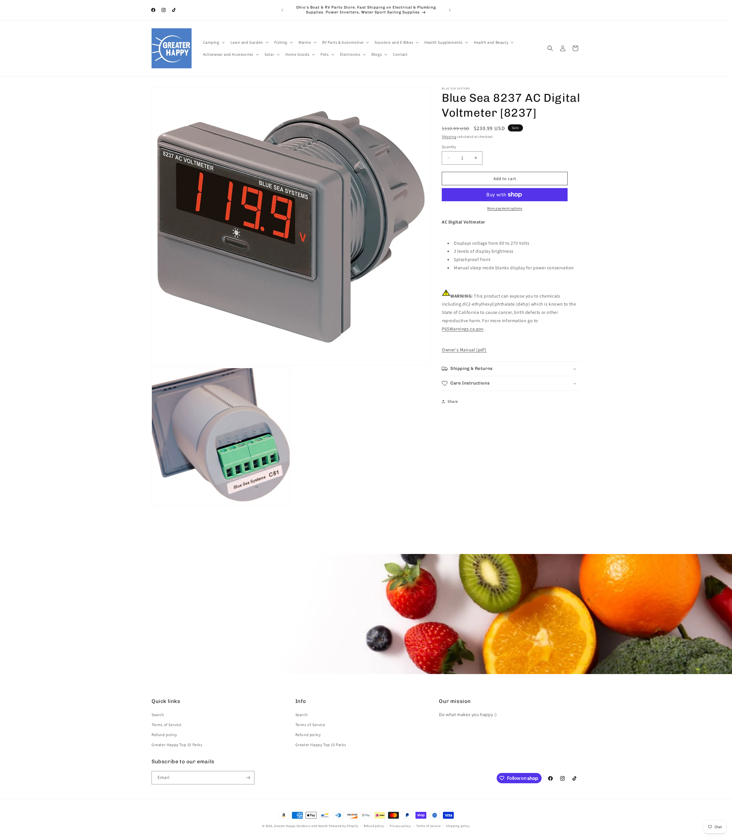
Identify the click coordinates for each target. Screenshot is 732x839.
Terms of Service (167, 724)
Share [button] (452, 401)
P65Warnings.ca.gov (463, 329)
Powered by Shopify (343, 826)
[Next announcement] (449, 10)
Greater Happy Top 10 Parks (177, 744)
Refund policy (164, 734)
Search (158, 714)
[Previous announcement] (282, 10)
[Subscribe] (248, 777)
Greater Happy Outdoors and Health (301, 826)
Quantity (449, 146)
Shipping (449, 136)
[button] (213, 42)
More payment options (504, 208)
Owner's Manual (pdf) (464, 350)
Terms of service (428, 826)
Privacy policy (400, 826)
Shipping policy (458, 826)
